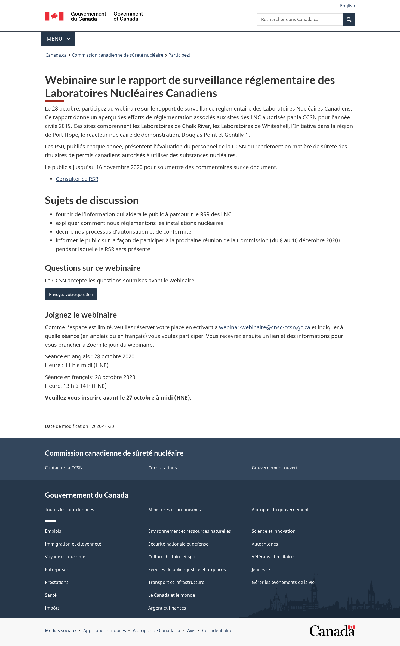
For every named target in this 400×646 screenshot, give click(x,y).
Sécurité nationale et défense (178, 544)
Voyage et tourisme (65, 557)
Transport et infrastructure (176, 582)
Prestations (57, 582)
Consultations (162, 468)
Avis (191, 630)
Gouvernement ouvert (275, 468)
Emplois (53, 531)
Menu (61, 38)
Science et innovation (274, 531)
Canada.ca (56, 55)
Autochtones (265, 544)
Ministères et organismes (174, 510)
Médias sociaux (60, 630)
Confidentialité (217, 630)
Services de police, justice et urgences (187, 569)
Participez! (179, 55)
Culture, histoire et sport (173, 557)
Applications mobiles (104, 630)
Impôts (52, 608)
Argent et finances (167, 608)
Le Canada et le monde (171, 595)
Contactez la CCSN (63, 468)
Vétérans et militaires (274, 557)
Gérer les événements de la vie (283, 582)
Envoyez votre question (71, 294)
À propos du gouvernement (280, 510)
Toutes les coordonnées (69, 510)
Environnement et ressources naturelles (189, 531)
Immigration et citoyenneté (73, 544)
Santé (51, 595)
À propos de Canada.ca (156, 630)
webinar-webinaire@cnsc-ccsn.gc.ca (264, 327)
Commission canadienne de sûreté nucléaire (117, 55)
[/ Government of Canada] (94, 17)
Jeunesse (261, 569)
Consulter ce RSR (77, 178)
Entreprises (57, 569)
